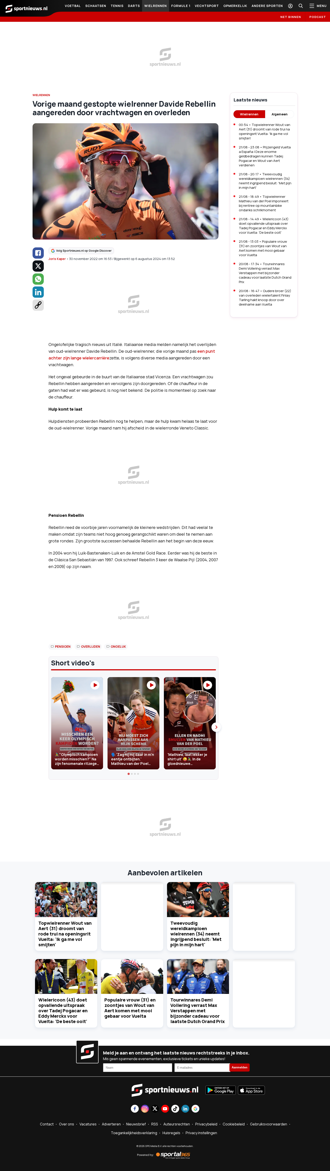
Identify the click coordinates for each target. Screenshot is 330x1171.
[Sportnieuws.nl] (26, 8)
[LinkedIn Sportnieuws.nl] (185, 1109)
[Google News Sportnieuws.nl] (195, 1109)
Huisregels (171, 1132)
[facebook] (38, 253)
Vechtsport (207, 6)
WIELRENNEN (41, 95)
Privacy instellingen (201, 1132)
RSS (154, 1124)
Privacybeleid (206, 1124)
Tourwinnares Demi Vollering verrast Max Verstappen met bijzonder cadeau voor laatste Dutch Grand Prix (197, 1010)
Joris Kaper (57, 259)
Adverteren (111, 1124)
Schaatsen (95, 6)
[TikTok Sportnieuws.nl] (175, 1109)
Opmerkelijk (235, 6)
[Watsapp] (38, 279)
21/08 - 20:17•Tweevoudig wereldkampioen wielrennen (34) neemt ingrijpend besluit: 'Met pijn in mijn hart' (265, 181)
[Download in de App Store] (251, 1091)
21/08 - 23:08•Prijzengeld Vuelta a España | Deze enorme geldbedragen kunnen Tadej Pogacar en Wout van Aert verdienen (265, 156)
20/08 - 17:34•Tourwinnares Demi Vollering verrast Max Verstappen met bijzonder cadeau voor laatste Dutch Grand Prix (265, 273)
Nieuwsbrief (136, 1124)
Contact (47, 1124)
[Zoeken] (300, 6)
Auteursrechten (176, 1124)
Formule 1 (180, 6)
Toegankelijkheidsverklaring (134, 1132)
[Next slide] (216, 727)
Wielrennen (155, 6)
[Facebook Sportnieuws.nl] (135, 1109)
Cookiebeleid (234, 1124)
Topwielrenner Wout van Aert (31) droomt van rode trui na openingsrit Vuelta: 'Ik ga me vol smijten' (65, 934)
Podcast (317, 17)
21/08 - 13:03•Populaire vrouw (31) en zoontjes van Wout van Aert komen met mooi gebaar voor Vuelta (263, 248)
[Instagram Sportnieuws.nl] (145, 1109)
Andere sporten (267, 6)
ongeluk (118, 646)
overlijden (90, 646)
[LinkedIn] (38, 292)
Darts (134, 6)
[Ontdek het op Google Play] (220, 1091)
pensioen (62, 646)
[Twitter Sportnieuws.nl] (155, 1109)
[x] (38, 266)
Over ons (66, 1124)
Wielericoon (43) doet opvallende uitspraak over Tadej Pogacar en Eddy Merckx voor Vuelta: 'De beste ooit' (63, 1010)
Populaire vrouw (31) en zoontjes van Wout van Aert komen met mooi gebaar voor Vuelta (130, 1008)
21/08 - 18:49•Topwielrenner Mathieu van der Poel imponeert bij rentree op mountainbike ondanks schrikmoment (263, 203)
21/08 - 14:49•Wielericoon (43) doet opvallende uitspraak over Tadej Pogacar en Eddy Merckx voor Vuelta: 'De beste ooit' (263, 226)
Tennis (117, 6)
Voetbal (73, 6)
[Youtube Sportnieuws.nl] (165, 1109)
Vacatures (88, 1124)
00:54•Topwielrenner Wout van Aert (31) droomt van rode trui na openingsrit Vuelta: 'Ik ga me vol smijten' (264, 131)
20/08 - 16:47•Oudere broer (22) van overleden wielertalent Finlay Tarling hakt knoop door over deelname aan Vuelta (265, 297)
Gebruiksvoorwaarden (268, 1124)
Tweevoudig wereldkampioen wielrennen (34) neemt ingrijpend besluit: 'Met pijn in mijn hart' (196, 934)
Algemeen (280, 114)
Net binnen (290, 17)
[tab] (129, 774)
